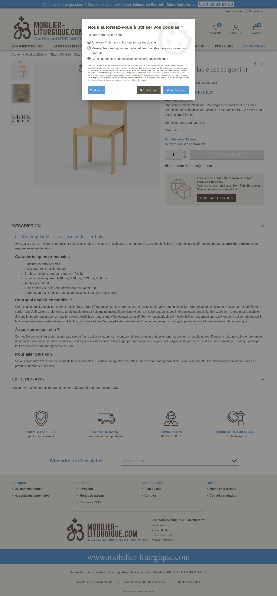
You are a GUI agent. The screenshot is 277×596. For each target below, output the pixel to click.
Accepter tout (177, 90)
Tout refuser (150, 90)
